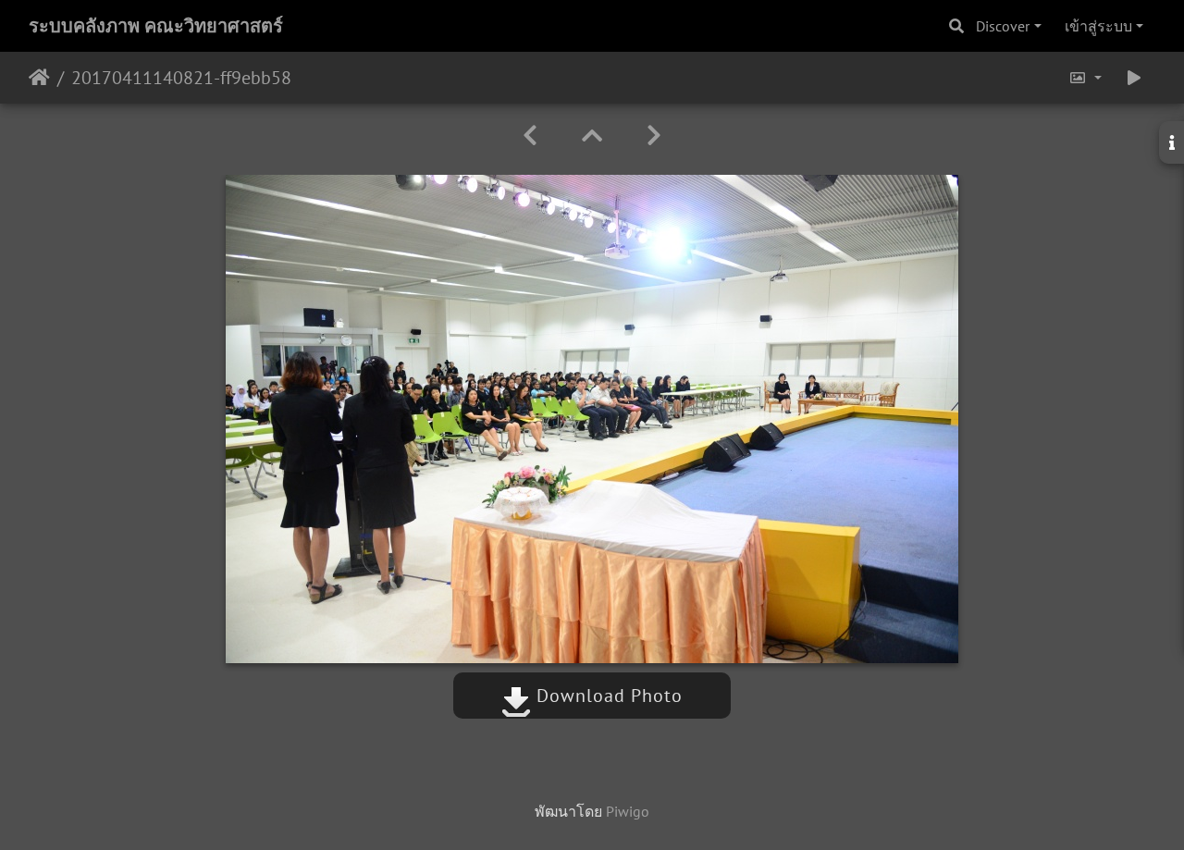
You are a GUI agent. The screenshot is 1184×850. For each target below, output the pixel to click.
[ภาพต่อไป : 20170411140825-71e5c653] (654, 135)
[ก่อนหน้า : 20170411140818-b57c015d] (530, 135)
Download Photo (607, 696)
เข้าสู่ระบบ (1098, 26)
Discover (1003, 26)
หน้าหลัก (39, 78)
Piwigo (627, 811)
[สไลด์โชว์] (1134, 77)
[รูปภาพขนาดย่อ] (592, 135)
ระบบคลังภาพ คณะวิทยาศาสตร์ (156, 26)
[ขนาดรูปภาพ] (1085, 77)
